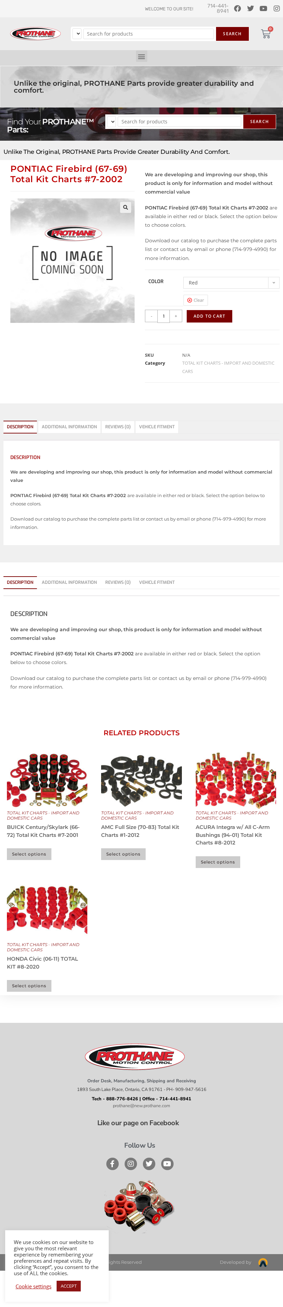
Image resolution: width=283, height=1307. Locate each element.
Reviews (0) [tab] (118, 427)
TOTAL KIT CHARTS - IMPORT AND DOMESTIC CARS (43, 815)
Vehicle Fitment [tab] (157, 427)
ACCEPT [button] (69, 1286)
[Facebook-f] (112, 1164)
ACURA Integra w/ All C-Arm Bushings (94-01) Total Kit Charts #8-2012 (233, 835)
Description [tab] (20, 427)
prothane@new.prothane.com (141, 1106)
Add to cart (209, 316)
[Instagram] (131, 1164)
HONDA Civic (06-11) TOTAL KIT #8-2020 (42, 962)
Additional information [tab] (69, 427)
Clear (199, 300)
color (156, 281)
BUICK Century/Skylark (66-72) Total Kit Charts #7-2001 (43, 831)
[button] (141, 56)
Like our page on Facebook (138, 1123)
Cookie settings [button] (33, 1286)
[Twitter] (149, 1164)
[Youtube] (167, 1164)
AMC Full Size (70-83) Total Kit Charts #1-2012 (140, 831)
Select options (29, 854)
